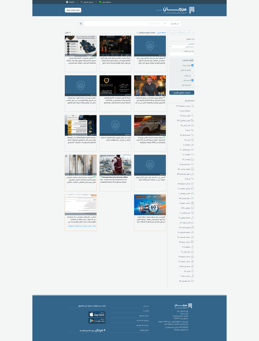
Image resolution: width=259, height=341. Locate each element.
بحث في (191, 44)
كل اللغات (187, 76)
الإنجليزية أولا (186, 85)
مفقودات (186, 247)
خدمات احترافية (184, 184)
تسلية (187, 130)
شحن (187, 140)
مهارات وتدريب (184, 169)
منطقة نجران (106, 2)
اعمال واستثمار (183, 174)
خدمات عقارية (185, 203)
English (72, 2)
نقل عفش (185, 125)
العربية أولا (187, 80)
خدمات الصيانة (184, 256)
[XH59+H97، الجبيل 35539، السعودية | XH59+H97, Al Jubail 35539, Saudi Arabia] (95, 58)
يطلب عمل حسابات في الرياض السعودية (82, 226)
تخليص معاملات (184, 188)
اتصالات (186, 154)
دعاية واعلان (184, 198)
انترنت (187, 271)
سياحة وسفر (184, 164)
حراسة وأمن (185, 213)
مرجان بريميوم (144, 315)
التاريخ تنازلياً (187, 65)
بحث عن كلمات (189, 51)
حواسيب (186, 159)
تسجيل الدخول (88, 2)
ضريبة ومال (184, 150)
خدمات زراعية (184, 242)
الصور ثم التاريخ (186, 70)
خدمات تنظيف (184, 261)
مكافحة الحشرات (184, 232)
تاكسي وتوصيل (184, 193)
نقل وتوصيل (184, 281)
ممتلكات (186, 145)
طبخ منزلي (185, 252)
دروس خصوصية (183, 106)
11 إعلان (68, 32)
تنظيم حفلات (184, 227)
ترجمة (187, 179)
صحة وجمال (185, 135)
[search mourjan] (81, 24)
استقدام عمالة (184, 266)
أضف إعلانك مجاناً (73, 10)
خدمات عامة (185, 276)
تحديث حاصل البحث (181, 92)
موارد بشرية (185, 115)
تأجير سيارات (185, 222)
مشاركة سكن (185, 111)
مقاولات (185, 208)
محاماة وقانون (184, 218)
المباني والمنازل (183, 120)
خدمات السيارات (183, 237)
